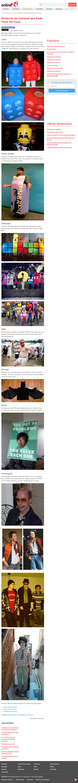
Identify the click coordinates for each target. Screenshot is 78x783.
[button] (66, 9)
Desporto (49, 9)
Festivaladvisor (22, 715)
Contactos (30, 779)
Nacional (6, 9)
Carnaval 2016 (51, 49)
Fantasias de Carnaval (10, 711)
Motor (35, 766)
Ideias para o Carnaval (10, 707)
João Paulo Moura (18, 30)
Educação (59, 9)
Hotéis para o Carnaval (54, 129)
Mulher (52, 766)
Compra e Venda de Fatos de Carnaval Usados (61, 135)
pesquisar (72, 4)
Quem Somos (20, 779)
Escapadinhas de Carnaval (55, 132)
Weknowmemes (12, 715)
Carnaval (14, 13)
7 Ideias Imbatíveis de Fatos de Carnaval (59, 147)
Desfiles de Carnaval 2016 (55, 68)
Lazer (19, 766)
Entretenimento (27, 9)
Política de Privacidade (42, 779)
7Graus (40, 776)
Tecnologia (16, 9)
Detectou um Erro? (7, 779)
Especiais (9, 13)
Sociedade (39, 9)
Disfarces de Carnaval (10, 709)
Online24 (3, 13)
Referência (21, 769)
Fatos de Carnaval (52, 65)
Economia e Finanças (24, 764)
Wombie (30, 715)
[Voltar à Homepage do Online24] (9, 4)
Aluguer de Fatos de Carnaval (56, 46)
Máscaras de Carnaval (53, 71)
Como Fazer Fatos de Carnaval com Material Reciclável (8, 739)
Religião (36, 769)
